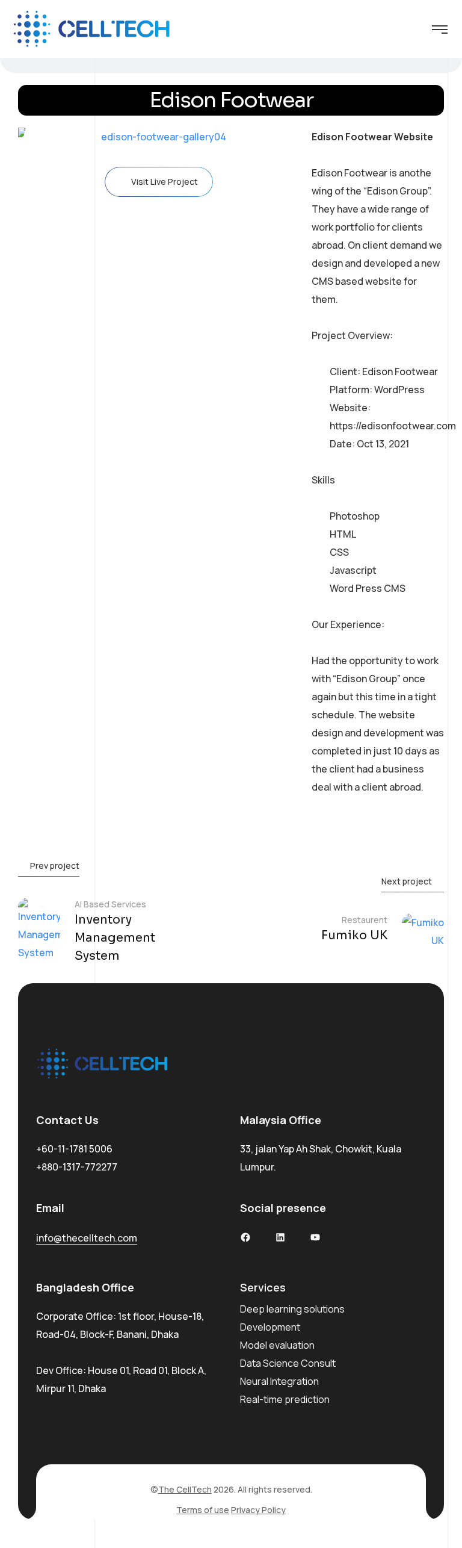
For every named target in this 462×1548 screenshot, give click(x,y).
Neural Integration (279, 1381)
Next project (406, 881)
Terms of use (202, 1509)
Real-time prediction (285, 1399)
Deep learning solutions (292, 1309)
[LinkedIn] (280, 1237)
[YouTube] (315, 1237)
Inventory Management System (115, 937)
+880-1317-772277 (76, 1166)
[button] (39, 137)
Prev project (54, 865)
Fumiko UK (354, 935)
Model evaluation (277, 1345)
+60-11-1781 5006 (74, 1148)
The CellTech (185, 1489)
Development (270, 1327)
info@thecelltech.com (86, 1238)
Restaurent (364, 919)
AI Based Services (110, 904)
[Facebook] (245, 1237)
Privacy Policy (258, 1509)
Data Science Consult (288, 1363)
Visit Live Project (164, 181)
